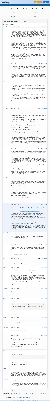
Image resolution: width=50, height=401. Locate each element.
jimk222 (4, 317)
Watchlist (14, 12)
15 (34, 393)
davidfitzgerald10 (6, 335)
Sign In (45, 2)
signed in (28, 397)
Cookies (22, 400)
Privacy (14, 400)
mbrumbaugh (6, 327)
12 (28, 393)
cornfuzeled (5, 288)
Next (11, 394)
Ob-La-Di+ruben (6, 350)
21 (3, 394)
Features (25, 5)
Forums (5, 9)
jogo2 (4, 81)
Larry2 (4, 258)
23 (7, 394)
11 (26, 393)
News (13, 9)
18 (41, 393)
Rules (35, 16)
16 (37, 393)
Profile (14, 16)
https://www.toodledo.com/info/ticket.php (20, 251)
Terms (18, 400)
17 (39, 393)
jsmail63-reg (5, 147)
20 (45, 393)
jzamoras (5, 298)
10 (24, 393)
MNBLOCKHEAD (6, 108)
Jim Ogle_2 (5, 177)
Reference (44, 26)
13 (30, 393)
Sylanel (4, 368)
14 (32, 393)
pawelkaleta (5, 379)
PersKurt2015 (6, 26)
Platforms (41, 5)
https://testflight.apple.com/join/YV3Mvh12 (29, 211)
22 (5, 394)
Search (35, 12)
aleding (4, 267)
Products (8, 5)
